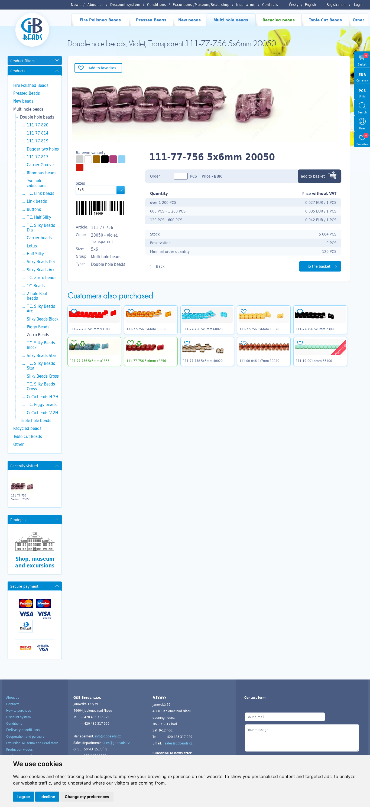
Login (358, 4)
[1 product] (88, 159)
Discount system (18, 716)
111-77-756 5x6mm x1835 (89, 360)
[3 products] (79, 159)
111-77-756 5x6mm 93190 (90, 328)
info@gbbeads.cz (108, 736)
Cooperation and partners (25, 736)
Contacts (13, 703)
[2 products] (96, 159)
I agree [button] (23, 796)
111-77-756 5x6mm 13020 (259, 328)
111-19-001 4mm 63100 (314, 360)
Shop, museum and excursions (34, 562)
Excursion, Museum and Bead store (32, 742)
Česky (293, 4)
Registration (336, 4)
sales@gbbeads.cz (116, 742)
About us (12, 697)
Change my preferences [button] (87, 796)
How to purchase (18, 710)
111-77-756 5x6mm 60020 (203, 328)
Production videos (19, 749)
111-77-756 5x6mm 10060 (146, 328)
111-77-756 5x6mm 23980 (316, 328)
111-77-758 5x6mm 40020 (203, 360)
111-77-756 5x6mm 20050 (20, 497)
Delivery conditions (23, 730)
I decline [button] (47, 796)
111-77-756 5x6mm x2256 (146, 360)
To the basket (318, 266)
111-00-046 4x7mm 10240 (259, 360)
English (310, 4)
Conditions (14, 723)
